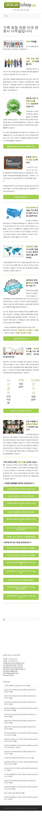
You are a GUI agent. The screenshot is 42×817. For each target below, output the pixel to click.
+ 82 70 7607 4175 (12, 661)
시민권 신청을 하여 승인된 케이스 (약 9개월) (17, 685)
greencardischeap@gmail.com (15, 663)
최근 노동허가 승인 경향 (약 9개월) (14, 793)
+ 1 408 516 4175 (12, 659)
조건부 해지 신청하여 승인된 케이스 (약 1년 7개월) (19, 758)
